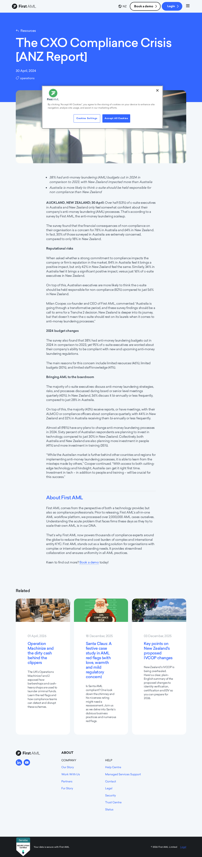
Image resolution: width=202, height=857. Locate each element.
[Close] (157, 90)
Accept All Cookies (116, 118)
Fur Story (67, 788)
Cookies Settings (86, 118)
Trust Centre (113, 802)
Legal (108, 788)
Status (109, 809)
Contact (110, 781)
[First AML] (24, 6)
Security (110, 795)
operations (27, 78)
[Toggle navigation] (187, 6)
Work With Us (70, 774)
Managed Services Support (123, 774)
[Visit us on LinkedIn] (19, 762)
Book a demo (143, 6)
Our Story (67, 767)
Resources (28, 30)
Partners (66, 781)
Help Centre (113, 767)
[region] (102, 107)
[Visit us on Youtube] (27, 762)
